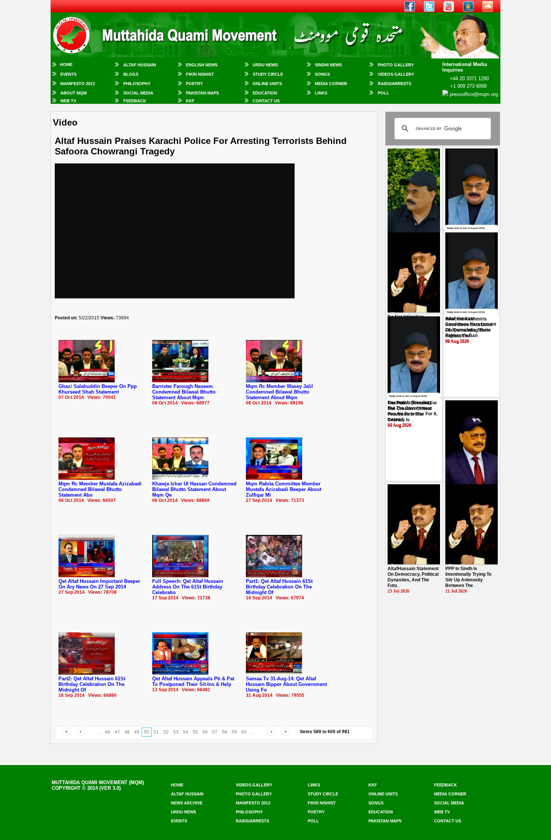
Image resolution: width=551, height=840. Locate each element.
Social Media (138, 93)
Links (321, 93)
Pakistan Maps (202, 93)
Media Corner (331, 83)
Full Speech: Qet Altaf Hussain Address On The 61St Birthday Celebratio (187, 586)
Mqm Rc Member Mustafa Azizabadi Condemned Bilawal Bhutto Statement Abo (100, 489)
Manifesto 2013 (77, 83)
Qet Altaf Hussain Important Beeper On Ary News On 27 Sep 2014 (99, 584)
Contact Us (266, 101)
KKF (190, 101)
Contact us (447, 821)
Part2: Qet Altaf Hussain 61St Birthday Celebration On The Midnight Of (91, 684)
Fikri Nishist (200, 74)
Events (68, 74)
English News (201, 65)
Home (66, 64)
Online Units (267, 83)
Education (265, 93)
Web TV (68, 101)
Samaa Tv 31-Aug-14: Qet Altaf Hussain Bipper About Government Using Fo (286, 684)
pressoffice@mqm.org (474, 94)
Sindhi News (328, 65)
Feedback (134, 101)
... (468, 327)
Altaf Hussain (139, 65)
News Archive (186, 803)
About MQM (73, 93)
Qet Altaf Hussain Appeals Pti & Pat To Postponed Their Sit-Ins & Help (193, 681)
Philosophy (136, 83)
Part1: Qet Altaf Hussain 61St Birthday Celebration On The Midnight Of (279, 586)
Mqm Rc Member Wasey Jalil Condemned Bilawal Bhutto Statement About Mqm (279, 391)
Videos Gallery (396, 74)
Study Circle (268, 74)
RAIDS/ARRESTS (394, 83)
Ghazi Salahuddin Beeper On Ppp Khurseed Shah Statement (97, 389)
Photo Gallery (396, 65)
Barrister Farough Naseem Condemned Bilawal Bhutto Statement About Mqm (184, 391)
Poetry (194, 83)
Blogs (130, 74)
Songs (322, 74)
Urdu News (265, 65)
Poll (383, 93)
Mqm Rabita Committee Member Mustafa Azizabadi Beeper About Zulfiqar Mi (283, 489)
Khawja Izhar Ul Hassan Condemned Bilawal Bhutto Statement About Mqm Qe (194, 489)
